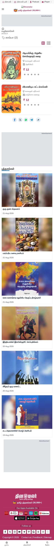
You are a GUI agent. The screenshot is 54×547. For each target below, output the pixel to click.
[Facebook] (5, 532)
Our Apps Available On (27, 508)
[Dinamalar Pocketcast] (44, 513)
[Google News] (34, 532)
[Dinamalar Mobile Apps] (48, 532)
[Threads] (38, 532)
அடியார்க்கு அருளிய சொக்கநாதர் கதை (32, 55)
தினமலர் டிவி (22, 2)
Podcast (35, 2)
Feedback (37, 537)
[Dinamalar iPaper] (13, 513)
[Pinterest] (29, 532)
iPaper (47, 2)
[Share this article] (38, 120)
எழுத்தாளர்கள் (8, 31)
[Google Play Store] (33, 518)
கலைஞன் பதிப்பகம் (32, 61)
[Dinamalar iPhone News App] (26, 513)
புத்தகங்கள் (8, 168)
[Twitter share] (20, 120)
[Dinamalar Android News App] (6, 513)
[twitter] (10, 532)
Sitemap (48, 537)
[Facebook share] (14, 120)
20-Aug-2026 (8, 346)
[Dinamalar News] (27, 190)
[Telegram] (24, 532)
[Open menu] (3, 9)
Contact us (26, 537)
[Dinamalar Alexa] (31, 513)
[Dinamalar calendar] (21, 513)
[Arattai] (43, 532)
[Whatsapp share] (26, 120)
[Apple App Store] (19, 518)
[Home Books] (3, 28)
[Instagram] (15, 532)
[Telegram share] (31, 120)
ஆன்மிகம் (29, 64)
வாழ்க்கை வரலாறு (32, 95)
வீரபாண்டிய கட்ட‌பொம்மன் (35, 86)
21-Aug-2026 (8, 213)
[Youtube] (19, 532)
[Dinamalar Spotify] (36, 513)
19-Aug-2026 (8, 435)
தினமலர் (7, 2)
